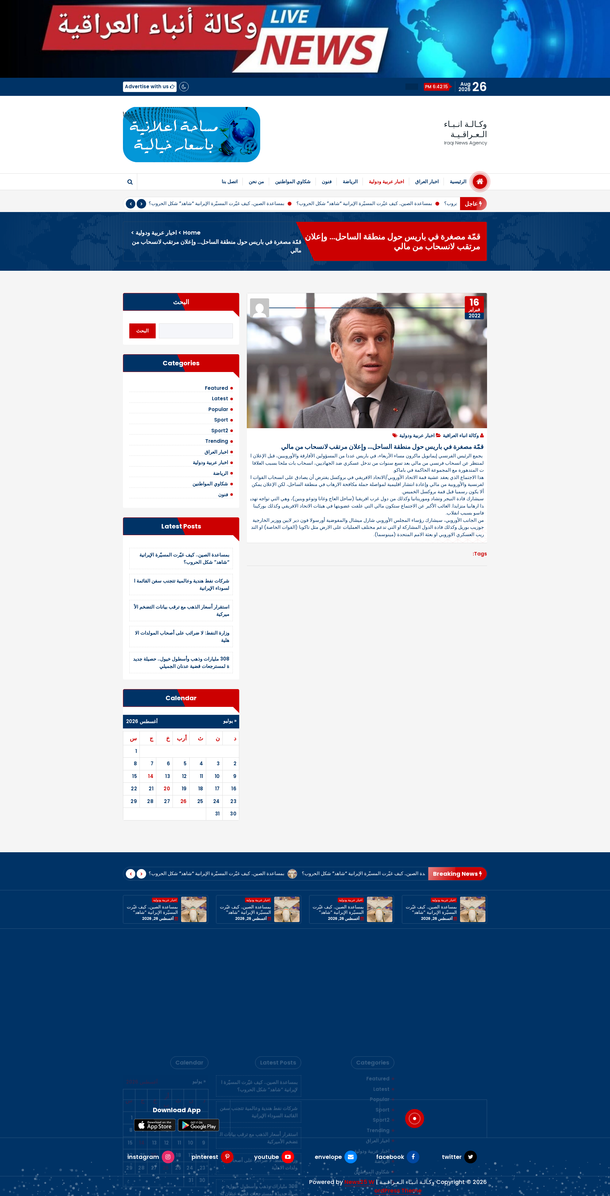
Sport (221, 419)
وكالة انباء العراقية (461, 435)
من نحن (256, 181)
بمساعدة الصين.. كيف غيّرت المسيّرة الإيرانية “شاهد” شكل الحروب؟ (216, 203)
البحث (181, 301)
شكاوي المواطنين (293, 181)
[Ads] (191, 134)
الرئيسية (458, 181)
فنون (327, 181)
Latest (220, 398)
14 (150, 776)
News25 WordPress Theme (383, 1186)
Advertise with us (147, 86)
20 (167, 788)
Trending (216, 441)
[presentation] (130, 204)
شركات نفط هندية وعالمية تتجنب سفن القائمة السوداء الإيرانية (259, 994)
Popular (218, 409)
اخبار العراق (427, 181)
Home (191, 232)
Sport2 (219, 430)
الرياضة (350, 181)
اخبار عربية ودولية (386, 181)
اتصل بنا (230, 181)
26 (183, 801)
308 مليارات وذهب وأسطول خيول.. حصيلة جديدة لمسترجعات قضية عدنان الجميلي (181, 662)
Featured (216, 388)
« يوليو (230, 720)
